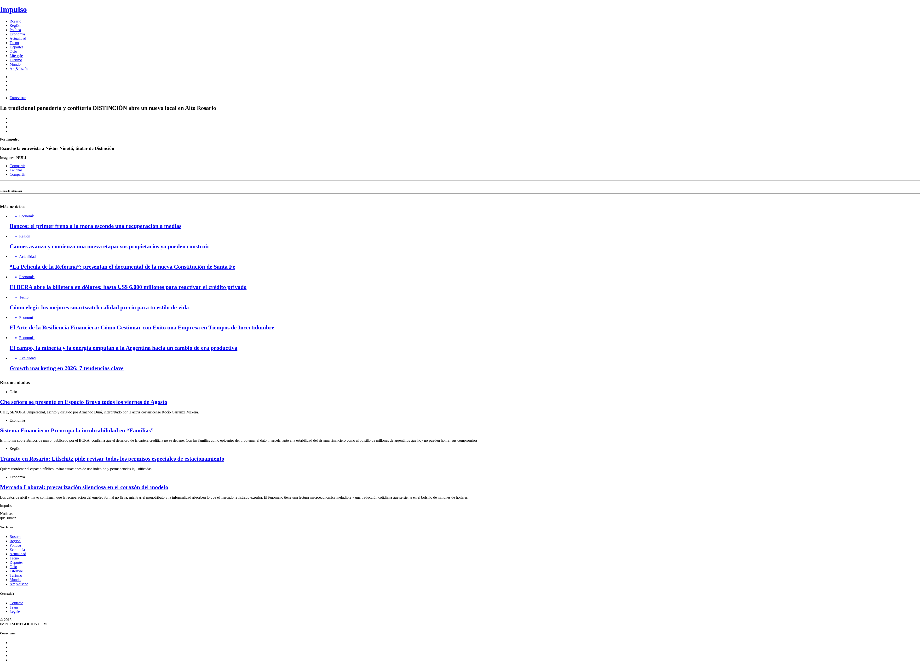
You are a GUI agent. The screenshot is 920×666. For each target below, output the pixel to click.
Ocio (13, 51)
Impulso (13, 9)
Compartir (17, 166)
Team (14, 607)
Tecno (14, 43)
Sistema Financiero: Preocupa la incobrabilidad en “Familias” (77, 430)
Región (15, 25)
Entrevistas (18, 98)
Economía (17, 34)
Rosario (15, 21)
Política (15, 30)
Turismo (16, 60)
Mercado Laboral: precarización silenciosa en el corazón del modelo (84, 487)
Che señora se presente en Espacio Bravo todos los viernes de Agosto (83, 402)
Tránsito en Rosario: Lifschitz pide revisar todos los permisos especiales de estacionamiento (112, 459)
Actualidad (18, 38)
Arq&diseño (19, 69)
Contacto (16, 603)
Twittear (16, 170)
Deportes (16, 47)
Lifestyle (16, 56)
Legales (15, 612)
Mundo (15, 64)
